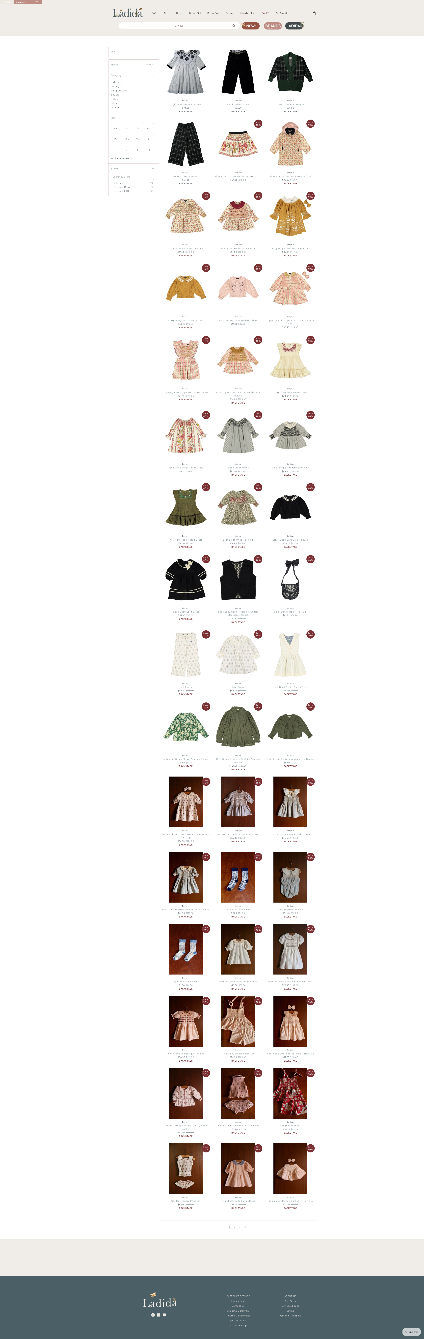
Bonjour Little (134, 191)
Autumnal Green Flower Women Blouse (185, 759)
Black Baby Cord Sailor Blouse (290, 539)
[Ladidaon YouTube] (164, 1315)
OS (290, 597)
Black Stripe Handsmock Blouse (290, 467)
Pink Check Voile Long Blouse (238, 1201)
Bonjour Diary (134, 187)
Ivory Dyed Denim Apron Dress (290, 687)
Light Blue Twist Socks (186, 981)
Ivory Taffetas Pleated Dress (290, 392)
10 (193, 90)
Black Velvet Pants (238, 104)
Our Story (290, 1301)
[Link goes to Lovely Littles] (35, 2)
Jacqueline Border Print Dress (185, 467)
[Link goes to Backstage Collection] (21, 2)
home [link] (116, 103)
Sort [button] (113, 51)
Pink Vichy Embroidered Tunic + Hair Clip (290, 1053)
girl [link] (115, 82)
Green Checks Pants (185, 176)
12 (200, 90)
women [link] (117, 107)
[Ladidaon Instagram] (153, 1315)
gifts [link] (115, 99)
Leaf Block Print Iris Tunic (238, 539)
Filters (132, 64)
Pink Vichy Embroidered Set (238, 1053)
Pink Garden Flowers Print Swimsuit (238, 1125)
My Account (238, 1301)
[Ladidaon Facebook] (158, 1315)
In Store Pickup (238, 1325)
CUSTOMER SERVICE (238, 1296)
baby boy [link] (119, 90)
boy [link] (115, 94)
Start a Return (238, 1320)
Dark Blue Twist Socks (238, 909)
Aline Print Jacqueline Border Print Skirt (238, 176)
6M (283, 895)
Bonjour (134, 182)
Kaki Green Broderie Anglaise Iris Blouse (290, 759)
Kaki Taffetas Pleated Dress (186, 539)
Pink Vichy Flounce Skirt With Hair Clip (290, 1201)
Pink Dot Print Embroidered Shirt (238, 320)
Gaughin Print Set (290, 1125)
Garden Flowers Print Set (185, 1201)
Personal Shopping (290, 1315)
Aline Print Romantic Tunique (186, 248)
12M (291, 895)
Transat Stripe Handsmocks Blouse (238, 834)
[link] (116, 128)
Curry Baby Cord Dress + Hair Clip (290, 248)
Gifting (290, 1310)
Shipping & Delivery (238, 1310)
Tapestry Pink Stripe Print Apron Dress (186, 392)
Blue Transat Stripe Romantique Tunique (185, 909)
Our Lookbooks (290, 1306)
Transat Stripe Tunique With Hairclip (290, 834)
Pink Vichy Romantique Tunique (185, 1053)
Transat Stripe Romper (290, 909)
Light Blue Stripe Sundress (186, 104)
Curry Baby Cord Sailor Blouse (185, 320)
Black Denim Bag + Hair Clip (290, 611)
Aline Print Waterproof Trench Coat (290, 176)
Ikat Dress (238, 687)
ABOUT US (290, 1296)
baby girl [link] (118, 86)
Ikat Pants (186, 687)
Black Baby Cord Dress (186, 611)
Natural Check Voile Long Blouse (238, 981)
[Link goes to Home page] (7, 2)
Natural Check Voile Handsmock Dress (290, 981)
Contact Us (238, 1306)
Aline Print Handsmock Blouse (238, 248)
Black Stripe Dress (238, 467)
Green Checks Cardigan (290, 104)
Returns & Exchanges (238, 1315)
